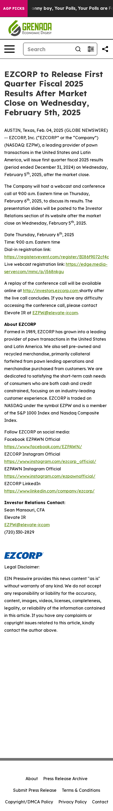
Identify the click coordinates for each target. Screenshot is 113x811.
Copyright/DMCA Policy (29, 801)
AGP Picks (13, 8)
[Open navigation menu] (9, 49)
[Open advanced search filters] (90, 49)
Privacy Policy (72, 801)
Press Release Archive (65, 778)
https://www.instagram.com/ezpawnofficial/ (49, 476)
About (31, 778)
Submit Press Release (34, 790)
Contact (100, 801)
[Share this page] (105, 49)
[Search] (78, 49)
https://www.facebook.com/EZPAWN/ (43, 446)
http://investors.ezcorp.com (51, 290)
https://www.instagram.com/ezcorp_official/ (50, 461)
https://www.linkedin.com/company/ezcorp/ (49, 491)
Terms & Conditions (81, 790)
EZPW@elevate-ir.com (55, 312)
